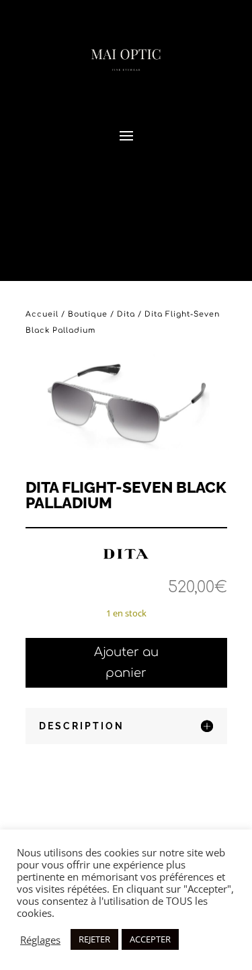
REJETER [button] (94, 939)
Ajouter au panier (126, 662)
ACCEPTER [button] (150, 939)
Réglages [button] (40, 940)
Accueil (42, 314)
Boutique (88, 314)
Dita (126, 314)
